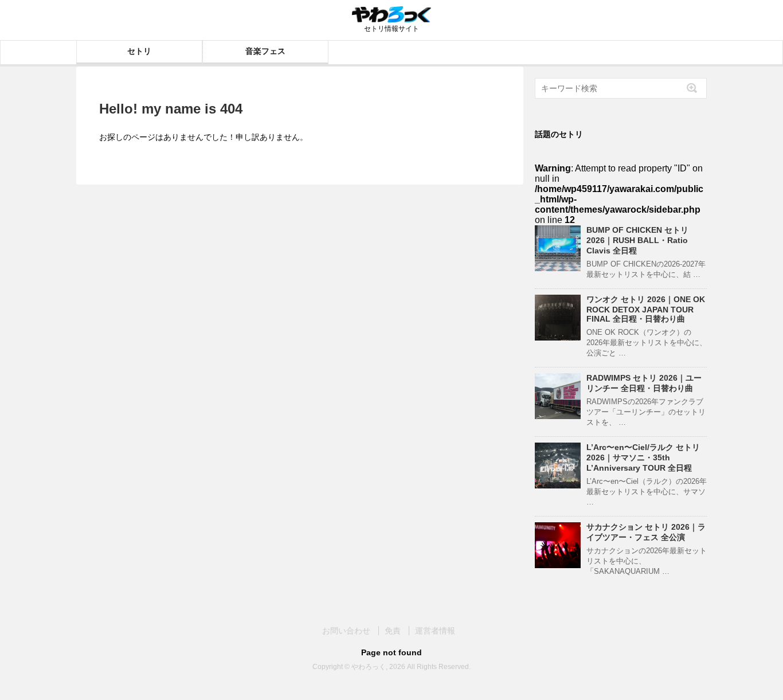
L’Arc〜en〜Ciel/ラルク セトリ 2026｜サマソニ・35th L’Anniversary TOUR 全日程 (643, 457)
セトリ (139, 51)
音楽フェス (265, 51)
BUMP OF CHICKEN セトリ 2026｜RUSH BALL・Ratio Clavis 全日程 (637, 240)
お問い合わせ (346, 630)
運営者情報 (435, 630)
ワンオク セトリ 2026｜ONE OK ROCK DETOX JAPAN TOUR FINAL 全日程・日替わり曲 (645, 309)
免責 (393, 630)
